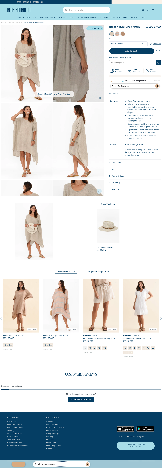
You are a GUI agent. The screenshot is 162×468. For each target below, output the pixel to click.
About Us (49, 421)
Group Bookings (52, 433)
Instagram (140, 436)
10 (130, 348)
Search (65, 10)
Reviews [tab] (5, 386)
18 (148, 348)
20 (153, 348)
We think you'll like (66, 271)
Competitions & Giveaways (17, 446)
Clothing (11, 22)
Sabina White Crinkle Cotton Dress (138, 338)
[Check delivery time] (158, 62)
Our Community (52, 424)
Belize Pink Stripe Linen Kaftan (55, 336)
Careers (49, 449)
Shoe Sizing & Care (53, 446)
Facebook (131, 436)
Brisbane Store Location (55, 427)
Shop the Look (93, 28)
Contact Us (11, 421)
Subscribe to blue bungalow (135, 446)
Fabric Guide (51, 442)
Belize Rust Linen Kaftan (13, 336)
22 (125, 352)
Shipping (10, 430)
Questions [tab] (17, 386)
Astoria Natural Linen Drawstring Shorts (99, 338)
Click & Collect (13, 436)
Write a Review (83, 400)
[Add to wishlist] (36, 282)
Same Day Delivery (14, 433)
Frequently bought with (98, 271)
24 (130, 352)
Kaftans (19, 22)
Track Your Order (14, 439)
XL (99, 348)
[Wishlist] (148, 10)
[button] (112, 34)
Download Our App (14, 442)
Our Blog (49, 436)
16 (144, 348)
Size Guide (50, 439)
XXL (104, 348)
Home (3, 22)
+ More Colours (8, 349)
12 (134, 348)
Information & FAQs (14, 424)
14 (139, 348)
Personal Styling (52, 430)
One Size (8, 345)
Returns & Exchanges (15, 427)
